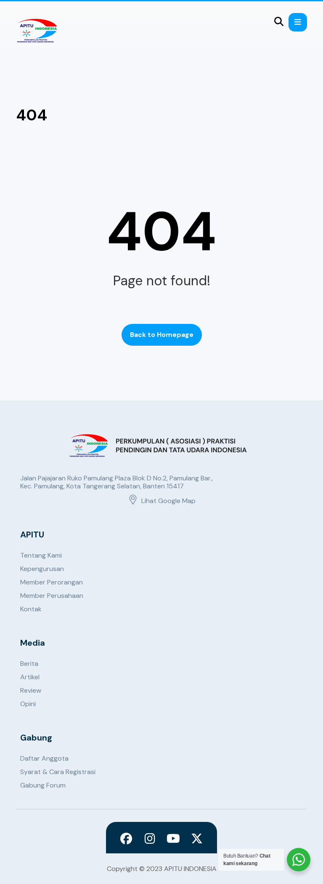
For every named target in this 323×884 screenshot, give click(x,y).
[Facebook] (126, 838)
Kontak (31, 609)
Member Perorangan (51, 582)
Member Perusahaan (51, 595)
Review (30, 690)
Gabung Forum (43, 785)
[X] (197, 838)
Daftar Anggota (44, 758)
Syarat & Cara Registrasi (57, 771)
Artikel (30, 677)
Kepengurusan (42, 568)
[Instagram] (150, 838)
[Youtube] (173, 838)
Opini (28, 703)
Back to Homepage (161, 334)
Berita (29, 663)
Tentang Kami (41, 555)
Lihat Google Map (168, 500)
